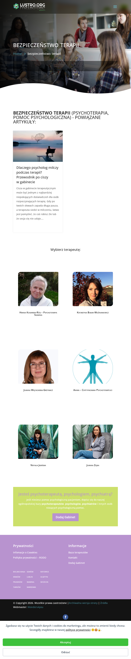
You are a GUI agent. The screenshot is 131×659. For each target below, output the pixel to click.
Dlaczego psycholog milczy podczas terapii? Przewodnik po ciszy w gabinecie (37, 174)
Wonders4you (35, 607)
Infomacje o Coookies (25, 552)
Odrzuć (65, 652)
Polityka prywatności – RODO (29, 557)
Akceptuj (65, 642)
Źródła (104, 603)
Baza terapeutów (78, 552)
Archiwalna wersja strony (83, 603)
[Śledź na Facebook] (65, 617)
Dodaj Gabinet (65, 517)
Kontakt (72, 557)
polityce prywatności (78, 629)
